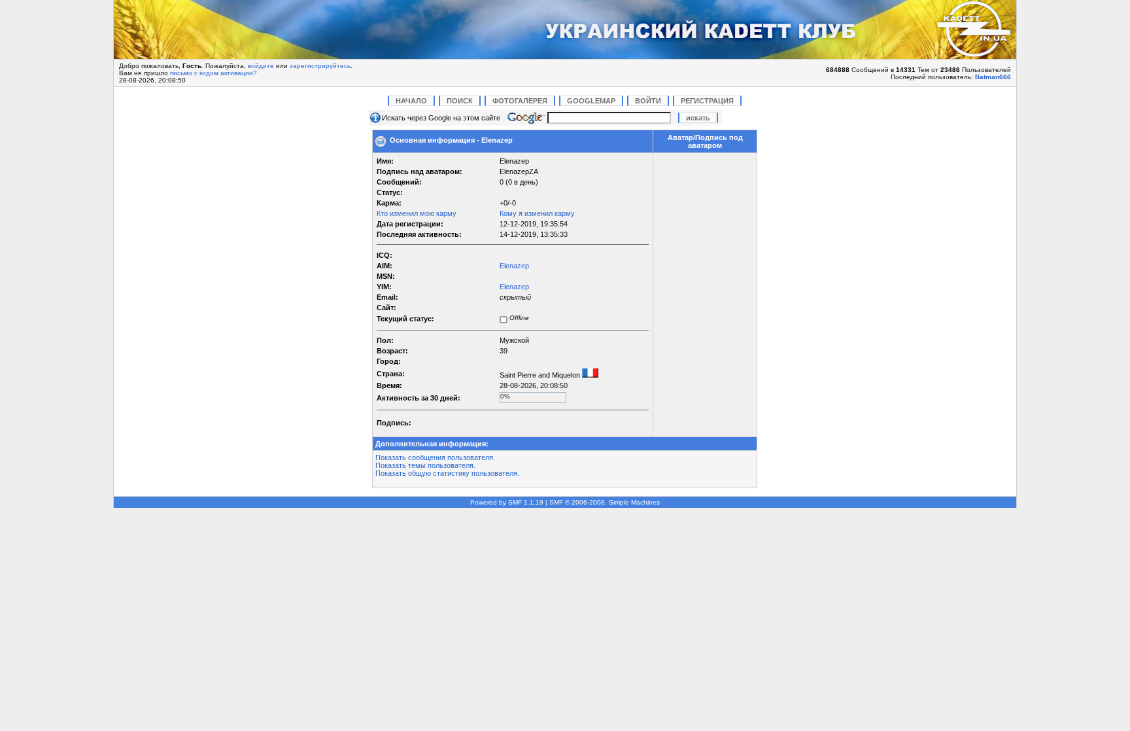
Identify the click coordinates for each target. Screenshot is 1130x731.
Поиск (460, 101)
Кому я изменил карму (537, 213)
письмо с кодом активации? (213, 73)
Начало (411, 101)
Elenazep (514, 266)
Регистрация (707, 101)
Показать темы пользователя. (425, 465)
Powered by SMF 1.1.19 (506, 502)
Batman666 (993, 76)
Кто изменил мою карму (416, 213)
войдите (261, 65)
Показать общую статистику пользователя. (447, 473)
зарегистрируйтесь (320, 65)
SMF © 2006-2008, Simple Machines (604, 502)
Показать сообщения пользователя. (435, 457)
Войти (648, 101)
